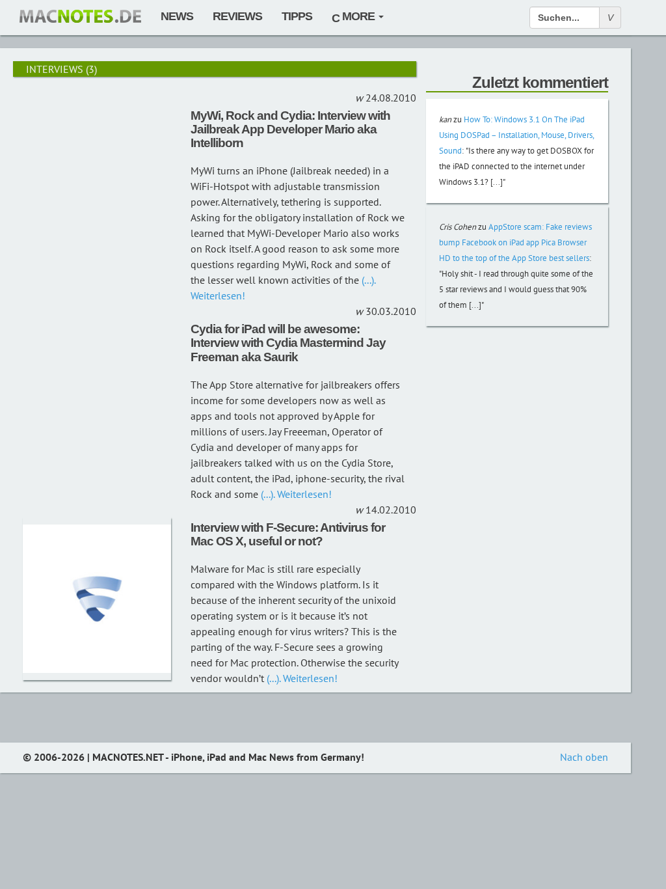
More (358, 16)
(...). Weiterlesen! (295, 493)
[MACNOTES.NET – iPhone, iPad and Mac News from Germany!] (80, 16)
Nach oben (584, 756)
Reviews (237, 16)
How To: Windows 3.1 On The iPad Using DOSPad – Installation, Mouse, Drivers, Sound (516, 135)
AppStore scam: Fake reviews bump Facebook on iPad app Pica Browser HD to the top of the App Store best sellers (515, 242)
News (177, 16)
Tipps (297, 16)
